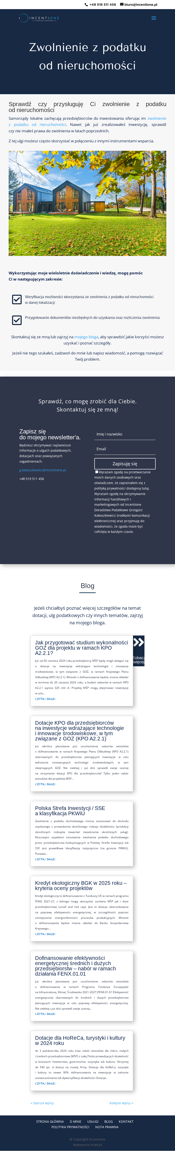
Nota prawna (106, 1127)
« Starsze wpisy (42, 1103)
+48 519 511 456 (102, 5)
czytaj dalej (45, 698)
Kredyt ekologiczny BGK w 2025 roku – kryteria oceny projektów (81, 885)
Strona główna (50, 1121)
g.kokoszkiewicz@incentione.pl (42, 470)
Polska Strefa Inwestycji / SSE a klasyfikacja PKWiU (70, 810)
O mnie (75, 1121)
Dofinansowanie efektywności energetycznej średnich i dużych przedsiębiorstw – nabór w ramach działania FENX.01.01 (75, 966)
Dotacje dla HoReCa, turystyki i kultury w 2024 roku (80, 1040)
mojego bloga (86, 336)
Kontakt (126, 1121)
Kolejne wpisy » (121, 1103)
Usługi (92, 1121)
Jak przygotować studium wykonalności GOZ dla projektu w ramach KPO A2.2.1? (81, 648)
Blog (108, 1121)
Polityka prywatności (70, 1127)
